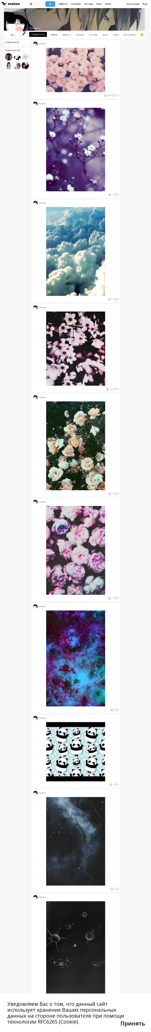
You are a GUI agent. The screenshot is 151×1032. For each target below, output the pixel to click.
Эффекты (63, 4)
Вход (145, 4)
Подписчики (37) (12, 50)
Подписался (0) (12, 42)
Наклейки (76, 4)
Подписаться (38, 34)
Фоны (99, 4)
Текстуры (88, 4)
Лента (54, 34)
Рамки (108, 4)
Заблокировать (14, 11)
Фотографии (129, 34)
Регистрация (133, 4)
